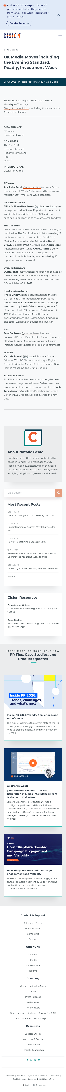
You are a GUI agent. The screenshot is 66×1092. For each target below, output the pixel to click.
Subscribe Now (12, 101)
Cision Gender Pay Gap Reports (33, 1019)
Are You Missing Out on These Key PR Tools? (31, 516)
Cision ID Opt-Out (40, 1075)
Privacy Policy (55, 1075)
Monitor (33, 960)
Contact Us (33, 934)
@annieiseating (32, 187)
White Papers (33, 1045)
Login (27, 1085)
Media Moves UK (30, 82)
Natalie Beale (51, 82)
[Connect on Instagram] (39, 1060)
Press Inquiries (33, 929)
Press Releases (33, 997)
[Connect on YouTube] (35, 1060)
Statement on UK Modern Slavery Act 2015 (33, 1013)
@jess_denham (30, 333)
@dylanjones (27, 272)
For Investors (33, 1008)
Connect (33, 955)
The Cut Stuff (25, 233)
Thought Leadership (33, 1050)
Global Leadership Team (33, 986)
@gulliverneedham (45, 206)
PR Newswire (33, 965)
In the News (33, 1002)
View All (12, 577)
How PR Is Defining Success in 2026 (27, 542)
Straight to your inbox (16, 108)
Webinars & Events (17, 786)
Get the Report (18, 23)
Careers (33, 992)
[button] (58, 15)
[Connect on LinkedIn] (31, 1060)
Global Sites (40, 1085)
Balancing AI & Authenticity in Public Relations (33, 568)
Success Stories (33, 1034)
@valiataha (26, 391)
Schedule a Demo (33, 923)
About (25, 452)
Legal (29, 1075)
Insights (33, 971)
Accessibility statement (15, 1075)
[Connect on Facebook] (27, 1060)
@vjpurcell (30, 356)
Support (33, 939)
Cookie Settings (19, 1079)
